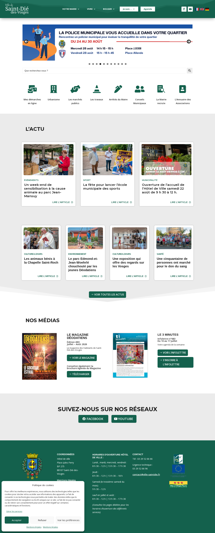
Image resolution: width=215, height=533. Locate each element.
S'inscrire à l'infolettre (171, 362)
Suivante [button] (188, 41)
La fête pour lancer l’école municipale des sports (105, 186)
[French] (197, 9)
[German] (207, 9)
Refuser (42, 520)
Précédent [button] (26, 41)
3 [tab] (97, 64)
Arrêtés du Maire (118, 99)
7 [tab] (111, 64)
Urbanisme (54, 99)
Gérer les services (14, 511)
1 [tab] (89, 64)
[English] (202, 9)
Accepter (17, 520)
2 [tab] (93, 64)
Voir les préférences (68, 520)
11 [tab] (126, 64)
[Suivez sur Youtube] (190, 9)
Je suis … (127, 9)
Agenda (148, 9)
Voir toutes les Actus (109, 294)
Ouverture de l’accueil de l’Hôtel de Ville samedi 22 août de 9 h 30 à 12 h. (163, 188)
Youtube (125, 419)
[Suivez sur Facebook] (184, 9)
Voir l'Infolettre (174, 352)
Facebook (95, 419)
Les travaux (96, 99)
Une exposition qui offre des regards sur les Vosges (128, 262)
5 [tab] (104, 64)
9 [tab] (118, 64)
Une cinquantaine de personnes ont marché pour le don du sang (173, 262)
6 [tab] (107, 64)
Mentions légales (33, 527)
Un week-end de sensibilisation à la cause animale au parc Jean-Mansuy (44, 190)
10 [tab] (122, 64)
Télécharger (80, 374)
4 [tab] (100, 64)
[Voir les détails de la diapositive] (107, 42)
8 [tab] (115, 64)
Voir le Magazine (83, 358)
